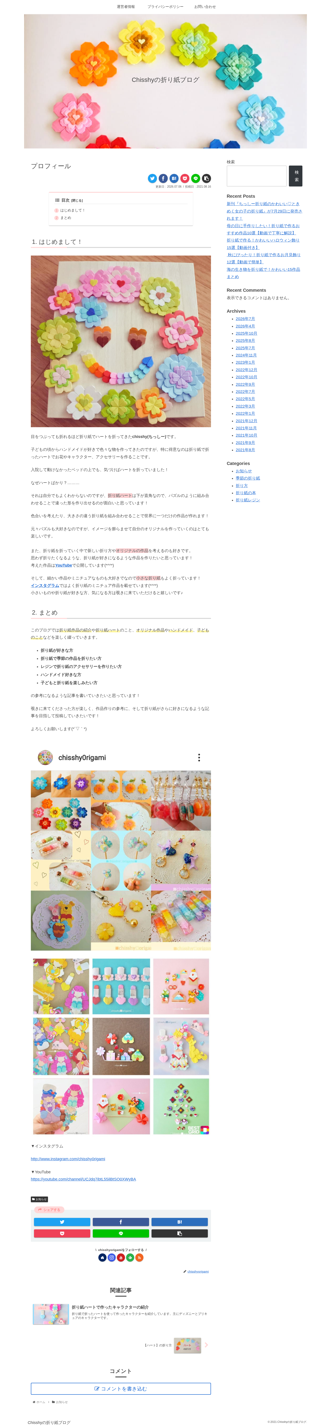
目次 (65, 200)
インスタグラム (45, 585)
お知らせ (41, 1199)
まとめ (65, 218)
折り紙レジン (248, 500)
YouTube (63, 565)
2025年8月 (245, 341)
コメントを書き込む (124, 1389)
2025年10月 (246, 333)
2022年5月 (245, 399)
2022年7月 (245, 391)
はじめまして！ (73, 210)
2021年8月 (245, 450)
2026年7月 (245, 319)
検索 (231, 162)
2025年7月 (245, 348)
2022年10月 (246, 377)
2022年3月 (245, 406)
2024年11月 (246, 355)
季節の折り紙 (248, 478)
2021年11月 (246, 428)
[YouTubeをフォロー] (121, 1257)
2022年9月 (245, 384)
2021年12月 (246, 421)
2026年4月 (245, 326)
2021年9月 (245, 442)
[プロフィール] (174, 178)
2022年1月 (245, 413)
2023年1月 (245, 362)
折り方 (242, 485)
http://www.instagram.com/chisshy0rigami (68, 1159)
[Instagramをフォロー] (112, 1257)
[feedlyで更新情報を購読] (130, 1257)
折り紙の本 (246, 493)
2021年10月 (246, 435)
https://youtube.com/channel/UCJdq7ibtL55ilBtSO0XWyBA (83, 1179)
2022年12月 (246, 370)
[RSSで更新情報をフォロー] (139, 1257)
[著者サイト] (102, 1257)
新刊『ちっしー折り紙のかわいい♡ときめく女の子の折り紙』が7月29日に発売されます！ (264, 211)
